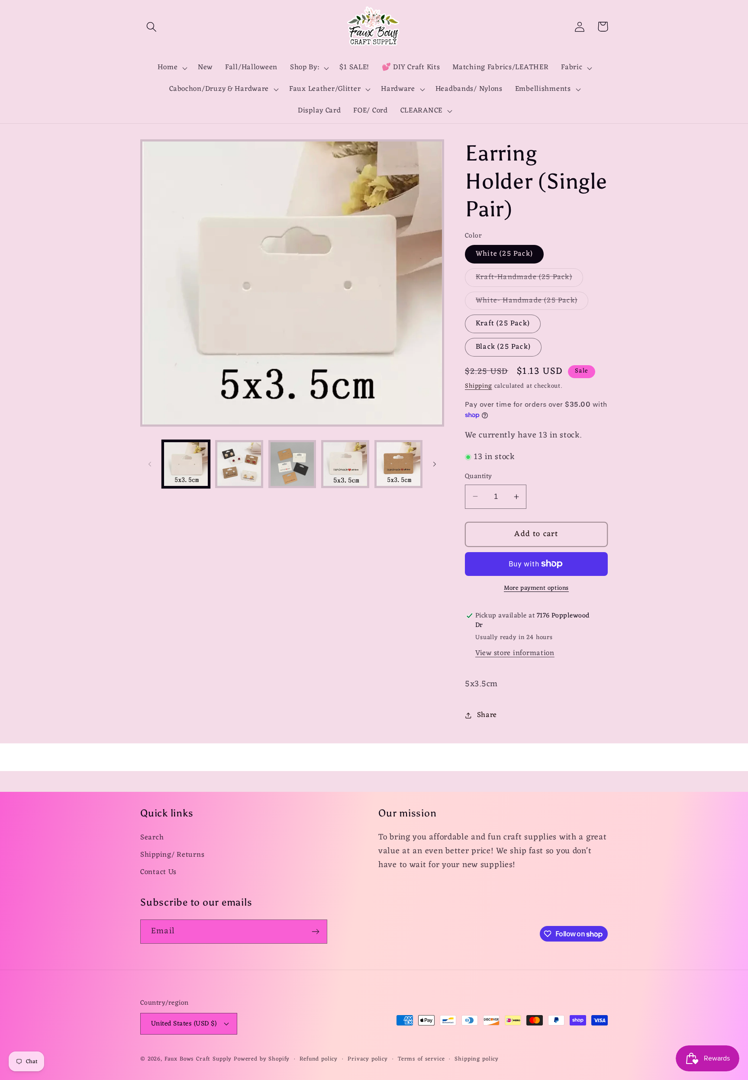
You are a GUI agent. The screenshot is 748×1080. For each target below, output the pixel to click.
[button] (151, 26)
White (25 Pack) (504, 254)
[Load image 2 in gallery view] (239, 464)
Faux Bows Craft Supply (198, 1059)
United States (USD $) (183, 1024)
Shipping (478, 386)
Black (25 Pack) (503, 347)
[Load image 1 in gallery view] (186, 464)
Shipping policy (477, 1059)
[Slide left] (149, 463)
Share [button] (487, 715)
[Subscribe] (315, 931)
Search (152, 838)
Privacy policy (368, 1059)
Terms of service (421, 1059)
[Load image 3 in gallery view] (292, 464)
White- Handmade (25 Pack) (532, 302)
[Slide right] (434, 463)
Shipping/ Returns (172, 855)
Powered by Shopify (262, 1059)
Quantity (478, 476)
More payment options (536, 588)
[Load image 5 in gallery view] (398, 464)
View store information (515, 653)
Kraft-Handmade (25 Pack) (529, 278)
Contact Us (158, 872)
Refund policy (319, 1059)
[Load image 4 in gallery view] (345, 464)
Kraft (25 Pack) (503, 323)
